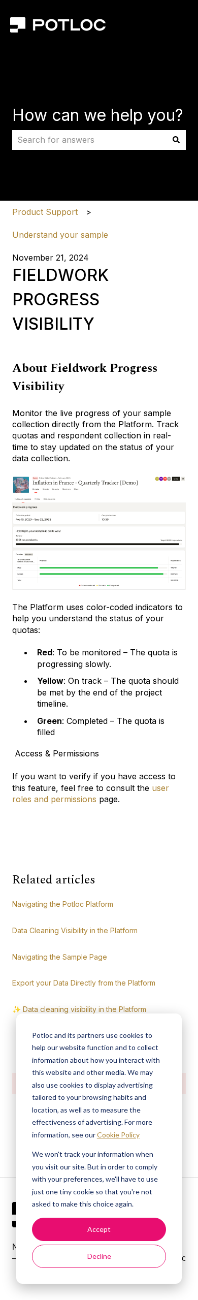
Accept (99, 1229)
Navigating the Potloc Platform (62, 904)
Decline (99, 1256)
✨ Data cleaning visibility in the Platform (79, 1009)
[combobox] (89, 139)
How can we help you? (97, 115)
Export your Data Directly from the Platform (83, 982)
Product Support (45, 212)
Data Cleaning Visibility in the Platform (75, 930)
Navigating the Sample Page (59, 957)
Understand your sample (60, 235)
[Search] (176, 139)
